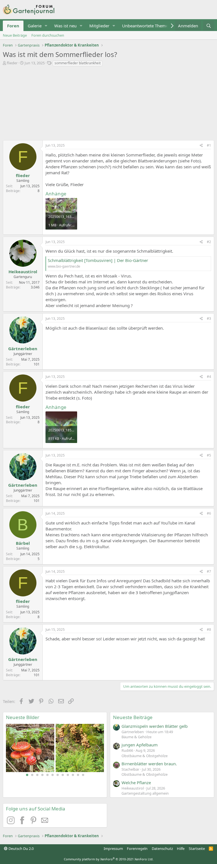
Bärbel (23, 543)
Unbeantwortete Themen (146, 25)
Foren (13, 25)
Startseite (197, 848)
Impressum (113, 848)
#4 (209, 376)
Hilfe (181, 848)
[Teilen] (201, 145)
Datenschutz (162, 848)
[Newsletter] (45, 822)
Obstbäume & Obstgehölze (144, 755)
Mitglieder (99, 25)
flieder (12, 62)
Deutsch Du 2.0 (21, 848)
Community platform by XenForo (108, 859)
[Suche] (208, 26)
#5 (209, 455)
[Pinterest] (34, 822)
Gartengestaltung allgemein (145, 793)
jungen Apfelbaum (139, 745)
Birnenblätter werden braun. (149, 763)
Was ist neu (65, 25)
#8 (209, 629)
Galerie (35, 25)
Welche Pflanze (136, 782)
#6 (209, 513)
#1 (209, 145)
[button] (46, 26)
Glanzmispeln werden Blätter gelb (154, 726)
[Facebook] (23, 822)
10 (73, 775)
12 (83, 775)
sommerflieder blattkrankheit (78, 63)
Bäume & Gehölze (136, 736)
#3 (209, 318)
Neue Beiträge (15, 35)
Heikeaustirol (22, 271)
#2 (209, 241)
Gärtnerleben (22, 348)
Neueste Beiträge (133, 717)
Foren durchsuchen (47, 35)
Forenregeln (137, 848)
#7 (209, 571)
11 (78, 775)
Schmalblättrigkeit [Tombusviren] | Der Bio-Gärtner (98, 260)
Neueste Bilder (22, 717)
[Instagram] (11, 822)
